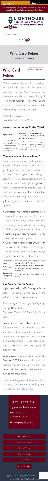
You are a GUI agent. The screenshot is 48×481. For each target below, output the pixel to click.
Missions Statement (24, 442)
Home (16, 58)
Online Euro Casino (13, 116)
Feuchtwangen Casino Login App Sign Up (23, 303)
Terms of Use (24, 459)
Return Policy (24, 448)
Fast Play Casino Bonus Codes (18, 120)
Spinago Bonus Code (13, 308)
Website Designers (33, 479)
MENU (10, 4)
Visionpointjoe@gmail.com (34, 10)
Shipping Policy (24, 436)
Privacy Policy (24, 454)
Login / (40, 2)
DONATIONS (23, 466)
